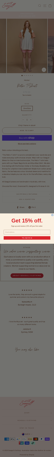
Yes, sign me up (27, 238)
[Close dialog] (52, 215)
